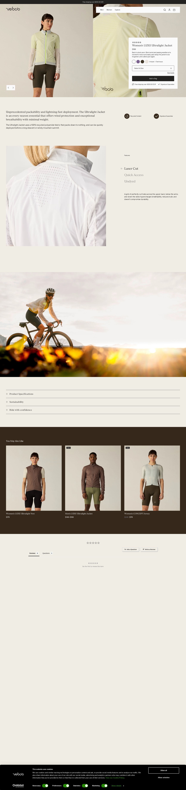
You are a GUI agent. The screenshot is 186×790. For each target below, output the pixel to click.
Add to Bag (153, 78)
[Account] (169, 10)
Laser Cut (131, 169)
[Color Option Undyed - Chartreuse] (134, 61)
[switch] (66, 785)
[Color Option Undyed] (146, 61)
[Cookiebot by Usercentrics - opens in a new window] (18, 785)
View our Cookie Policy (115, 778)
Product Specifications (21, 394)
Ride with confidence (20, 409)
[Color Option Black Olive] (142, 61)
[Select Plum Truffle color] (14, 508)
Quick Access (133, 175)
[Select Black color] (132, 508)
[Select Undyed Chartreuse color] (17, 508)
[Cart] (174, 10)
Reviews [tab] (32, 553)
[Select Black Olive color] (11, 508)
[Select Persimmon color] (130, 508)
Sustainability (16, 402)
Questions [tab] (46, 553)
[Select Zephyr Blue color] (127, 508)
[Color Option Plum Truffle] (138, 61)
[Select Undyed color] (9, 508)
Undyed (130, 181)
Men (102, 10)
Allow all (163, 770)
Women (109, 10)
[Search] (164, 10)
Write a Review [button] (150, 549)
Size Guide (170, 73)
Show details (116, 786)
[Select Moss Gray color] (135, 508)
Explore (117, 10)
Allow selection (164, 777)
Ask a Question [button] (132, 549)
